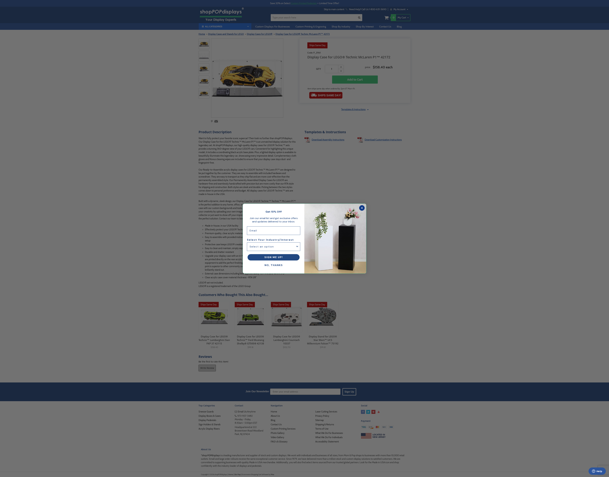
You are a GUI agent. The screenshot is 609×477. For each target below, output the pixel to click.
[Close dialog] (362, 208)
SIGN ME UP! (273, 257)
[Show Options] (297, 247)
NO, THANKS (274, 265)
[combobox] (273, 247)
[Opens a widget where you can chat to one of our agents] (597, 471)
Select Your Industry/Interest (270, 239)
